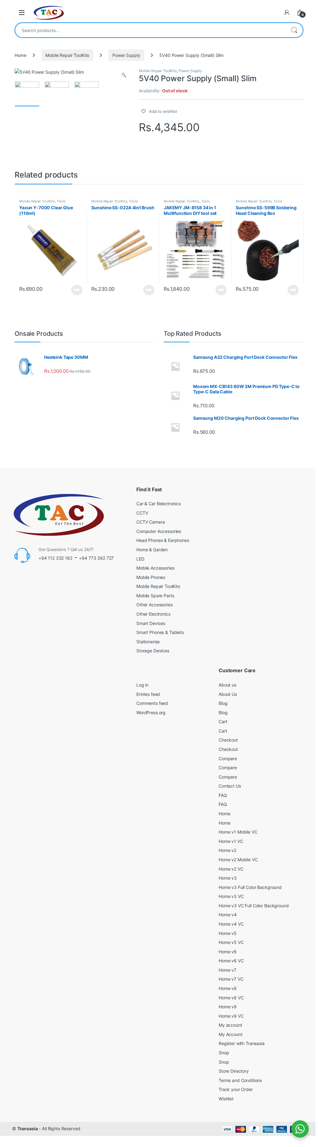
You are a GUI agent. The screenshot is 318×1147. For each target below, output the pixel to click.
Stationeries (148, 641)
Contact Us (230, 786)
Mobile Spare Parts (155, 595)
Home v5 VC (231, 942)
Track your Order (236, 1089)
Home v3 (228, 878)
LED (140, 559)
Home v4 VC (231, 924)
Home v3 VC (231, 896)
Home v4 (228, 914)
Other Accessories (154, 604)
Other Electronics (153, 614)
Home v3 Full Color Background (250, 887)
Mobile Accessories (155, 568)
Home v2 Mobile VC (238, 859)
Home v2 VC (231, 869)
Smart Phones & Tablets (160, 632)
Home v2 (227, 850)
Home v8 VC (231, 997)
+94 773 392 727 (96, 558)
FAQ (223, 795)
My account (230, 1025)
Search (294, 30)
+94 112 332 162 (55, 558)
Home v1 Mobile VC (238, 832)
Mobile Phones (150, 577)
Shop (224, 1052)
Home (20, 55)
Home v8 (228, 988)
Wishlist (226, 1098)
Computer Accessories (158, 531)
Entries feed (148, 694)
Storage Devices (152, 650)
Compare (228, 758)
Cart (223, 721)
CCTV (142, 513)
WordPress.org (151, 712)
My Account (231, 1034)
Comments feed (152, 703)
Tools (61, 201)
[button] (123, 75)
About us (227, 684)
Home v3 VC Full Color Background (254, 905)
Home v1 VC (231, 841)
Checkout (228, 739)
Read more (76, 290)
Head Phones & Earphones (162, 540)
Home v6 (228, 951)
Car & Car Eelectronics (158, 503)
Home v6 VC (231, 960)
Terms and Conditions (240, 1080)
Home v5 (228, 933)
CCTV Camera (150, 522)
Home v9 (228, 1006)
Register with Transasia (242, 1043)
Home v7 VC (231, 979)
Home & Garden (152, 549)
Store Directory (234, 1071)
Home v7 (227, 970)
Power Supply (126, 55)
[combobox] (150, 30)
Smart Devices (150, 623)
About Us (228, 694)
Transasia (27, 1128)
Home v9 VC (231, 1016)
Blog (223, 703)
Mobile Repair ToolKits (67, 55)
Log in (142, 684)
